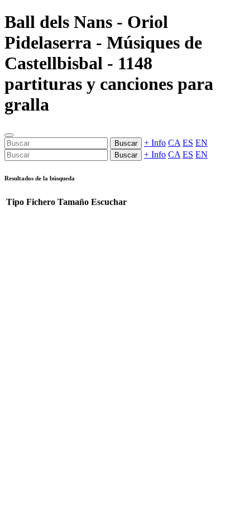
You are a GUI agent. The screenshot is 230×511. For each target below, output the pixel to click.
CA (174, 142)
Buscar (125, 143)
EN (201, 142)
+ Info (155, 142)
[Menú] (8, 135)
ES (188, 142)
